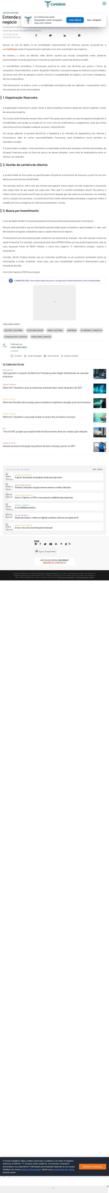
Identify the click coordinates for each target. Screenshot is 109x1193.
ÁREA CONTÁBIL (55, 330)
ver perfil (18, 356)
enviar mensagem (35, 356)
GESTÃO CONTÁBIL (13, 330)
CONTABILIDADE (35, 330)
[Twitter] (45, 544)
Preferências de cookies (85, 577)
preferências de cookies (64, 1169)
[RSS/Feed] (69, 544)
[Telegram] (61, 544)
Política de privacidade (65, 577)
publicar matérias (71, 356)
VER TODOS (98, 469)
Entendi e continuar (92, 1166)
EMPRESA (71, 330)
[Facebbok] (40, 544)
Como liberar (75, 20)
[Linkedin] (56, 544)
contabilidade (10, 49)
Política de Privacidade (31, 1169)
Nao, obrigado (94, 20)
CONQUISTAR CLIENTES (15, 336)
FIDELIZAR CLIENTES (41, 336)
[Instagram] (36, 544)
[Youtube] (51, 544)
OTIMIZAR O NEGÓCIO (91, 330)
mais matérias (53, 356)
